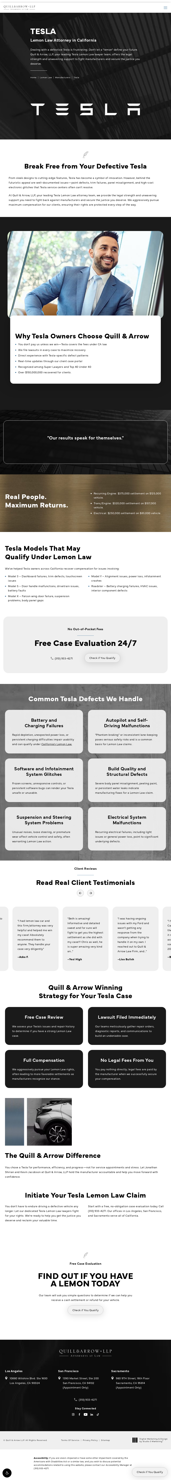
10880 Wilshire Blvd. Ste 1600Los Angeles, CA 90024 (29, 1380)
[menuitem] (73, 1414)
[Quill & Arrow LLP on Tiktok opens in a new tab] (98, 1414)
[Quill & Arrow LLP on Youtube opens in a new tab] (85, 1414)
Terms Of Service (70, 1440)
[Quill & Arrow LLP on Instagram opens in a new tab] (73, 1414)
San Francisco (68, 1371)
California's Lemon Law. (56, 744)
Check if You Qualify (102, 658)
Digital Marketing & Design (153, 1440)
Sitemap (105, 1440)
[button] (7, 1472)
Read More (85, 938)
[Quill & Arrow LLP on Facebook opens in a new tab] (79, 1414)
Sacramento (120, 1371)
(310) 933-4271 (41, 1468)
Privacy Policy (90, 1440)
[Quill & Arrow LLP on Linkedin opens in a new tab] (92, 1414)
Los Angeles (14, 1371)
